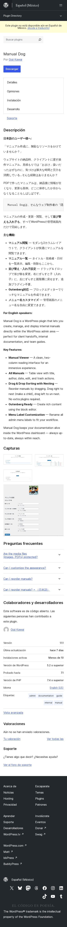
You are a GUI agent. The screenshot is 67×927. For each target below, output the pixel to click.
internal (48, 702)
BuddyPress (12, 864)
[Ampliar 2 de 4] (59, 458)
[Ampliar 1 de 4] (27, 458)
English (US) (57, 687)
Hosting (8, 798)
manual (58, 702)
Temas (39, 792)
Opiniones (13, 91)
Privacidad (10, 804)
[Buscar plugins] (39, 39)
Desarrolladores (13, 828)
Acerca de (9, 786)
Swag (40, 834)
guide (59, 695)
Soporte (12, 118)
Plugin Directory (12, 15)
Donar (40, 828)
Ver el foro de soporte (17, 765)
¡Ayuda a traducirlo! (38, 27)
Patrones (41, 804)
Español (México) (23, 879)
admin (32, 695)
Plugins (39, 798)
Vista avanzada (13, 712)
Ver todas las (55, 739)
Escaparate (42, 786)
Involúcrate (42, 816)
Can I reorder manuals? (17, 578)
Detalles (12, 82)
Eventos (40, 822)
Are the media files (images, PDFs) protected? (20, 555)
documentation (46, 695)
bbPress (10, 858)
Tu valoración (11, 739)
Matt (8, 852)
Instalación (14, 100)
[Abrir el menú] (61, 5)
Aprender (9, 816)
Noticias (8, 792)
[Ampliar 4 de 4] (59, 489)
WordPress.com (15, 845)
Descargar (12, 68)
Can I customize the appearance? (24, 568)
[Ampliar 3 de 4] (27, 474)
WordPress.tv (13, 834)
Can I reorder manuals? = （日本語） (26, 589)
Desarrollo (13, 109)
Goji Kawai (15, 59)
